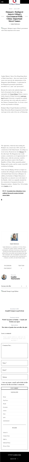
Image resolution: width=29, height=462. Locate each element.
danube (6, 186)
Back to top (13, 458)
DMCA (5, 439)
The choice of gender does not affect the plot (14, 326)
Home (4, 397)
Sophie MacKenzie (15, 24)
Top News (5, 400)
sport (4, 417)
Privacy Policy (6, 446)
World (10, 8)
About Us (5, 432)
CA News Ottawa (17, 454)
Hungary (21, 152)
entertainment (6, 420)
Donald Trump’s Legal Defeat (14, 311)
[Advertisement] (14, 59)
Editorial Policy (6, 442)
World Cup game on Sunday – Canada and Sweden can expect (14, 320)
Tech (4, 414)
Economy (5, 407)
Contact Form (6, 436)
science (4, 410)
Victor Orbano (14, 94)
